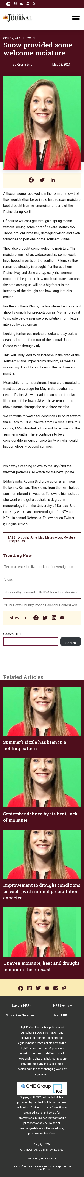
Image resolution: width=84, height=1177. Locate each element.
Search (70, 643)
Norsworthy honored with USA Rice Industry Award (42, 592)
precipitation (16, 541)
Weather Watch (25, 38)
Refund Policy (42, 1169)
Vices (8, 579)
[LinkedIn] (52, 181)
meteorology (53, 537)
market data (54, 1097)
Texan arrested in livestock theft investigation (38, 567)
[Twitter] (42, 181)
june (33, 537)
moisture (70, 537)
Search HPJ (12, 634)
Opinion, (8, 38)
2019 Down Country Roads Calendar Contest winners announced (42, 605)
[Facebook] (31, 181)
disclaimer (48, 1133)
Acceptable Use (62, 1166)
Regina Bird (24, 64)
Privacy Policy (43, 1166)
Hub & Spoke (48, 1158)
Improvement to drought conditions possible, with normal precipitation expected (41, 891)
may (41, 537)
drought (23, 537)
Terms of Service (22, 1166)
